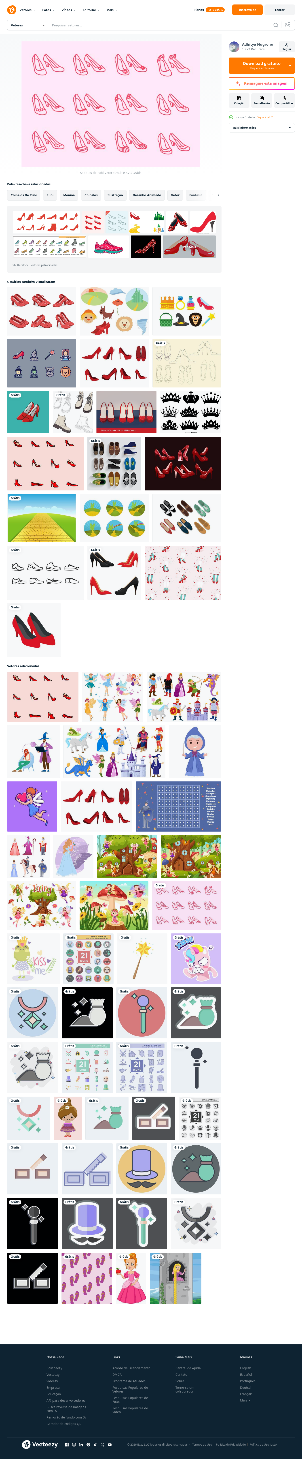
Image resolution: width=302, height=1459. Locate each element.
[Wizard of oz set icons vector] (186, 311)
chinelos (91, 195)
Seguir (287, 49)
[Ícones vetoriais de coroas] (190, 412)
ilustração (115, 195)
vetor (175, 195)
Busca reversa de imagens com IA (66, 1409)
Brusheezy (54, 1368)
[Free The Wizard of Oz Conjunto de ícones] (41, 363)
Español (246, 1374)
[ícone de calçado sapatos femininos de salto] (34, 630)
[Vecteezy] (11, 9)
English (245, 1368)
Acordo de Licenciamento (131, 1368)
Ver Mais (189, 247)
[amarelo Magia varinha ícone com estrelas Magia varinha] (142, 958)
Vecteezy (52, 1374)
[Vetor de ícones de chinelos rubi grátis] (114, 363)
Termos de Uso (202, 1444)
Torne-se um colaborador (184, 1389)
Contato (181, 1374)
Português (248, 1381)
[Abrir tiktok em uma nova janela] (95, 1444)
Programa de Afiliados (129, 1381)
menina (69, 195)
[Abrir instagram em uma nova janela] (74, 1444)
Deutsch (246, 1387)
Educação (53, 1394)
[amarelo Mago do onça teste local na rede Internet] (33, 751)
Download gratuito (262, 65)
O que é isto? (264, 117)
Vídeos (67, 10)
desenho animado (147, 195)
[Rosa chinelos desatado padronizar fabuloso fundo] (86, 1278)
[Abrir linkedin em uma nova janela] (81, 1444)
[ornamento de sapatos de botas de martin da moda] (73, 412)
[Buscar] (276, 25)
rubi (49, 195)
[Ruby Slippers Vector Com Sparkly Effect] (41, 311)
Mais (110, 10)
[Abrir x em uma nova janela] (102, 1444)
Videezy (52, 1381)
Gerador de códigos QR (63, 1424)
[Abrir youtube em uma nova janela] (110, 1444)
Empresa (53, 1387)
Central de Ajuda (188, 1368)
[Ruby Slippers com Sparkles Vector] (183, 463)
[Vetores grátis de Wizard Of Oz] (114, 311)
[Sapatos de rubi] (186, 905)
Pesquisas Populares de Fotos (130, 1400)
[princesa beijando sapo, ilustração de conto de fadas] (73, 856)
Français (246, 1394)
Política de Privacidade (231, 1444)
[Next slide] (214, 195)
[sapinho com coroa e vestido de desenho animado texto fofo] (33, 958)
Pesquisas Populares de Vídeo (130, 1410)
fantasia (195, 195)
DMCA (117, 1374)
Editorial (89, 10)
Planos (199, 10)
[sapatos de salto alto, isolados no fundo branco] (114, 573)
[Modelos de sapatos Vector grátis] (186, 518)
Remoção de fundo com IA (66, 1417)
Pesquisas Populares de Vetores (130, 1389)
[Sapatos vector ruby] (126, 412)
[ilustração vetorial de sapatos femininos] (28, 412)
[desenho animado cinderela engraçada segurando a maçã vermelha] (131, 1278)
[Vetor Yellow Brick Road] (41, 518)
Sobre (179, 1381)
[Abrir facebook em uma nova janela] (67, 1444)
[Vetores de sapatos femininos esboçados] (186, 363)
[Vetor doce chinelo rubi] (183, 573)
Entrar (280, 10)
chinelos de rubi (24, 195)
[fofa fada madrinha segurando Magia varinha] (195, 751)
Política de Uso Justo (263, 1444)
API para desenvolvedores (65, 1400)
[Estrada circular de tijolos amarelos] (114, 518)
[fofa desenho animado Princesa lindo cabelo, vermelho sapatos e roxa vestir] (68, 1118)
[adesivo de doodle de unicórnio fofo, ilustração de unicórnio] (196, 958)
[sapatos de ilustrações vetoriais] (114, 463)
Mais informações (244, 128)
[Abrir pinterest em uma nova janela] (88, 1444)
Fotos (46, 10)
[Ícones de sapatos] (45, 573)
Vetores (26, 10)
